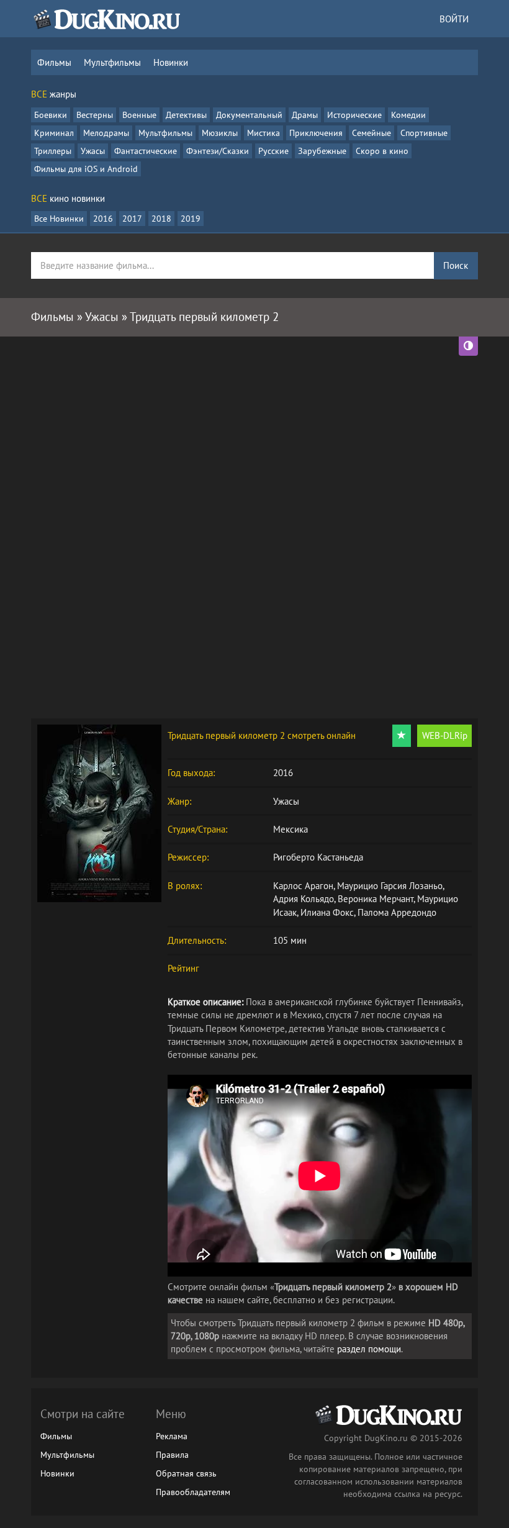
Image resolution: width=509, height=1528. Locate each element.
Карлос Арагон (303, 886)
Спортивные (424, 132)
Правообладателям (193, 1492)
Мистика (263, 132)
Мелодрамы (106, 132)
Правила (172, 1454)
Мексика (290, 829)
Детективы (186, 114)
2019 (190, 218)
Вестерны (94, 114)
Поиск (455, 265)
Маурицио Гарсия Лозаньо (390, 886)
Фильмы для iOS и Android (86, 168)
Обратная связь (186, 1473)
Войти (454, 19)
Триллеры (52, 150)
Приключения (316, 132)
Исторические (354, 114)
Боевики (50, 114)
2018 (161, 218)
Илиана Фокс (327, 912)
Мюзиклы (220, 132)
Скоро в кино (382, 150)
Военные (139, 114)
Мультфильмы (112, 62)
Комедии (408, 114)
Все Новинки (59, 218)
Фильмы (54, 62)
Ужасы (93, 150)
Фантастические (145, 150)
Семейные (371, 132)
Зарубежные (322, 150)
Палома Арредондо (397, 912)
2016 (103, 218)
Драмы (305, 114)
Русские (273, 150)
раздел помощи (369, 1349)
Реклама (171, 1436)
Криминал (54, 132)
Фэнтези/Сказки (217, 150)
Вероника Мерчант (375, 899)
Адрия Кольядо (303, 899)
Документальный (249, 114)
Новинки (170, 62)
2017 (132, 218)
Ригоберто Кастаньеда (318, 857)
